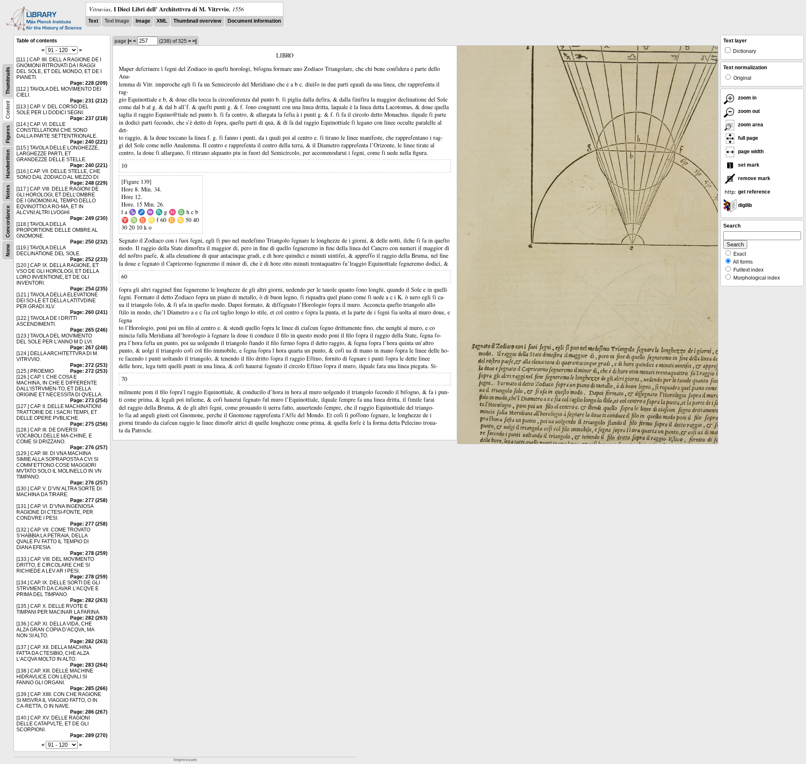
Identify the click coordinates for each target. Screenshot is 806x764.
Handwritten (8, 163)
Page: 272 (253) (88, 365)
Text (93, 21)
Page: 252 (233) (88, 259)
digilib (744, 205)
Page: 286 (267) (88, 712)
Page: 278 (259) (88, 553)
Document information (254, 21)
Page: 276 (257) (88, 447)
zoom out (748, 111)
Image (143, 21)
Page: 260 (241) (88, 312)
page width (750, 151)
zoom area (750, 125)
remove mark (753, 178)
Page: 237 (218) (88, 118)
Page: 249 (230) (88, 218)
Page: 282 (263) (88, 600)
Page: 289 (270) (88, 735)
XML (162, 21)
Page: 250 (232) (88, 242)
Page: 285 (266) (88, 688)
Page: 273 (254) (88, 400)
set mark (748, 165)
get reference (753, 192)
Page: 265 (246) (88, 330)
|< (130, 41)
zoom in (746, 98)
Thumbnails (8, 80)
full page (747, 138)
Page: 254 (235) (88, 289)
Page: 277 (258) (88, 500)
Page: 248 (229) (88, 183)
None (8, 250)
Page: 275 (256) (88, 424)
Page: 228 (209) (88, 83)
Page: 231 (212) (88, 101)
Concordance (8, 221)
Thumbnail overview (197, 21)
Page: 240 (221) (88, 142)
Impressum (185, 759)
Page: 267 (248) (88, 348)
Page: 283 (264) (88, 665)
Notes (8, 192)
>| (194, 41)
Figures (8, 134)
